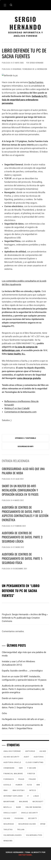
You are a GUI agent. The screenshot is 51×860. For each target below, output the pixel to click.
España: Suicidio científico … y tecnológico (22, 670)
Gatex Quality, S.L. (16, 354)
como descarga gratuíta (29, 378)
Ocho (4, 713)
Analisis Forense (12, 751)
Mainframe (9, 802)
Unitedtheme (25, 855)
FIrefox (31, 774)
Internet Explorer (13, 796)
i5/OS (29, 785)
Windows (7, 841)
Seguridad (17, 69)
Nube (18, 807)
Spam (42, 824)
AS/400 (42, 751)
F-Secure (31, 768)
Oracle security (29, 813)
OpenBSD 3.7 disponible (25, 438)
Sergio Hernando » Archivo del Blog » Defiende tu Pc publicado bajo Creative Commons (25, 617)
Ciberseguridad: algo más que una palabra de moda (23, 470)
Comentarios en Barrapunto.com (20, 411)
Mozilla (7, 807)
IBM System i (19, 790)
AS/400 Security (11, 757)
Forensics (8, 779)
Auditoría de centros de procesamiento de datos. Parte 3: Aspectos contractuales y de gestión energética (25, 513)
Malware (23, 802)
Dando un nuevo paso (12, 698)
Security (32, 818)
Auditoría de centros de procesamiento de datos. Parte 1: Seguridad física (22, 558)
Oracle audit (10, 813)
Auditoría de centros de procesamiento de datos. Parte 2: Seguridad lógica (22, 537)
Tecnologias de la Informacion (34, 69)
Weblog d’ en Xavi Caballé (17, 408)
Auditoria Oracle (12, 762)
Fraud (21, 779)
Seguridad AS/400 (27, 824)
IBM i (5, 790)
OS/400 (6, 818)
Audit (26, 757)
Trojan (20, 830)
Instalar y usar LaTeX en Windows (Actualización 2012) (18, 663)
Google (7, 785)
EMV (21, 768)
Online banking (33, 807)
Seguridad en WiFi (25, 446)
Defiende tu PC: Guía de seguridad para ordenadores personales (24, 99)
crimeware (8, 768)
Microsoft (38, 802)
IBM (38, 785)
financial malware (13, 774)
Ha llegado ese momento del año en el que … (24, 719)
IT (28, 796)
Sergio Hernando (25, 23)
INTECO (32, 790)
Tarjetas (8, 830)
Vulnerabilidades (12, 835)
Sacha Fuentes (35, 82)
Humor (19, 785)
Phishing (19, 818)
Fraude (32, 779)
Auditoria (39, 757)
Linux (36, 796)
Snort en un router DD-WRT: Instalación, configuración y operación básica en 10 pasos (20, 490)
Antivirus (30, 751)
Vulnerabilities (34, 835)
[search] (11, 5)
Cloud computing (34, 762)
